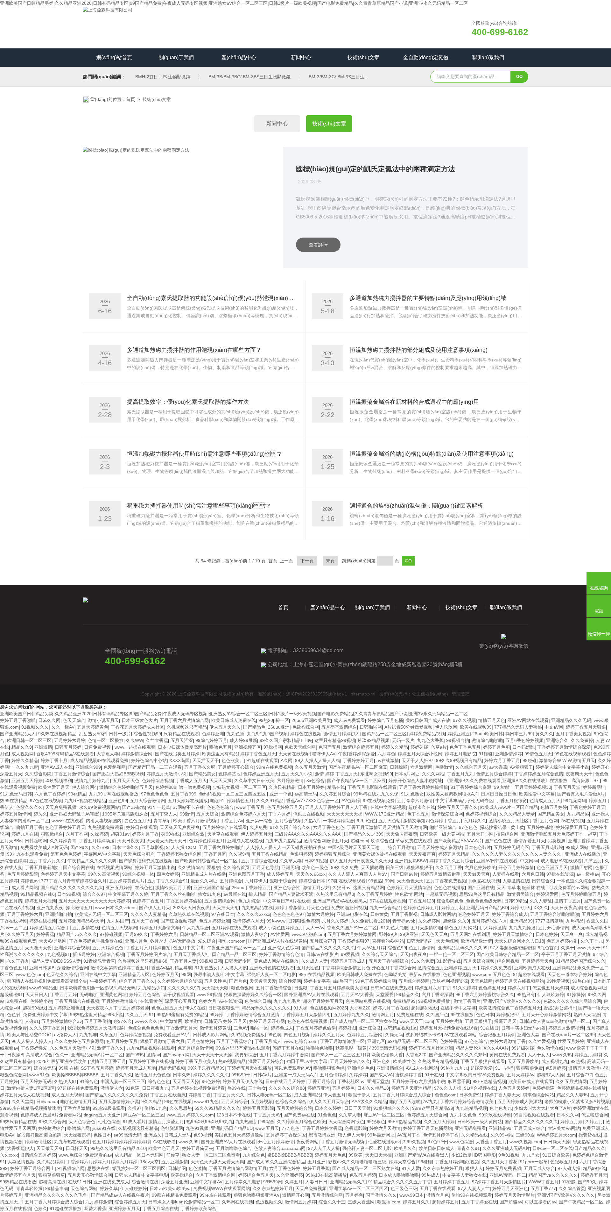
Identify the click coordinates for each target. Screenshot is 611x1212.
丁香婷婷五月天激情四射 (306, 1014)
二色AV (241, 1027)
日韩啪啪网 (371, 727)
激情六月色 (437, 1195)
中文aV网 (553, 727)
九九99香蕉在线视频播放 (113, 793)
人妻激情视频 (21, 1161)
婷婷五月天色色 (330, 1155)
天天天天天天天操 (344, 813)
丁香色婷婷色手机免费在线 (96, 941)
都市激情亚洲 (322, 1134)
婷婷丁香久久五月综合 (451, 860)
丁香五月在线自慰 (168, 1094)
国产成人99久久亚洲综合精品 (276, 1161)
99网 (389, 880)
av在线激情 (387, 760)
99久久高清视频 (104, 874)
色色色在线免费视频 (307, 1021)
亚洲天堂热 (378, 1081)
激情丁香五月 (567, 900)
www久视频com (525, 1141)
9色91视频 (508, 1155)
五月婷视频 (261, 1101)
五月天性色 (308, 967)
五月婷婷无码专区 (511, 847)
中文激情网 (171, 1021)
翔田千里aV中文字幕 (306, 1061)
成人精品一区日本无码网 (139, 1155)
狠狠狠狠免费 (529, 1068)
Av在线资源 (230, 1001)
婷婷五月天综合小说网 (420, 753)
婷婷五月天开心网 (267, 1021)
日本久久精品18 (373, 1088)
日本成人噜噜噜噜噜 (399, 1175)
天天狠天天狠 (215, 987)
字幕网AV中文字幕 (102, 854)
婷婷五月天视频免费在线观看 (449, 1027)
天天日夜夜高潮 (566, 907)
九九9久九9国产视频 (267, 733)
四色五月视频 (297, 1034)
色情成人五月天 (545, 800)
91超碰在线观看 (262, 760)
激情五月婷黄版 (215, 1027)
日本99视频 (315, 860)
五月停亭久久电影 (243, 1181)
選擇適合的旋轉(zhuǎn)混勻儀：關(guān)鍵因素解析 (416, 506)
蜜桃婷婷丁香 (408, 1074)
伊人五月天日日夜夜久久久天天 (361, 860)
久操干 (567, 947)
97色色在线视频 (46, 800)
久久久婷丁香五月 (47, 1027)
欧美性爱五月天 (53, 787)
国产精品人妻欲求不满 (291, 894)
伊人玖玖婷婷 (550, 994)
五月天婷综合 (234, 1101)
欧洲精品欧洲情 (476, 941)
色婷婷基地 (229, 773)
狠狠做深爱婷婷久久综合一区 (253, 994)
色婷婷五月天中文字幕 (63, 874)
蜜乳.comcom (232, 941)
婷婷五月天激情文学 (160, 927)
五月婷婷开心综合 (236, 767)
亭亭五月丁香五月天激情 (565, 954)
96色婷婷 (211, 1081)
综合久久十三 (332, 1201)
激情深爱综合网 (447, 813)
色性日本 (102, 1134)
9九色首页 (548, 947)
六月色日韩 (533, 874)
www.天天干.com (416, 1021)
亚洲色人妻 (528, 1034)
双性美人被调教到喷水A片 (452, 793)
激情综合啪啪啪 (487, 740)
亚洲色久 (381, 1061)
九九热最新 (246, 1121)
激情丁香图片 (467, 1001)
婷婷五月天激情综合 (513, 934)
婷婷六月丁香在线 (391, 1007)
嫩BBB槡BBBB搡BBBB (289, 1155)
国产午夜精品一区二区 (581, 1201)
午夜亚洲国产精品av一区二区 (236, 947)
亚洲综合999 (88, 767)
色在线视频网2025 (328, 1007)
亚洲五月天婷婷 (27, 780)
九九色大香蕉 (430, 740)
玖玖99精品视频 (374, 740)
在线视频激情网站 (114, 867)
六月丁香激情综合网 (215, 1175)
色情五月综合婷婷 (494, 773)
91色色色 (327, 1114)
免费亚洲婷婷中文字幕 (45, 1014)
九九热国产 (118, 920)
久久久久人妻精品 (148, 914)
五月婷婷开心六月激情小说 (418, 1081)
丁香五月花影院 (547, 847)
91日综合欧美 (556, 1155)
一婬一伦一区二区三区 (451, 954)
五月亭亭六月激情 (415, 800)
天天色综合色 (82, 1121)
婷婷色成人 (282, 1027)
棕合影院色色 (450, 900)
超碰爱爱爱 (481, 1068)
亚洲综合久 (557, 740)
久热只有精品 (282, 787)
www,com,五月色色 (491, 974)
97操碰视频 (111, 934)
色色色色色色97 (289, 914)
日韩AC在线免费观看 (391, 987)
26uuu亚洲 (279, 727)
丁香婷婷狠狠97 (353, 941)
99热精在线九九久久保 (375, 793)
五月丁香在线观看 (437, 1188)
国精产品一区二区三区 (384, 733)
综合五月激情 (401, 847)
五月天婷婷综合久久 (350, 1061)
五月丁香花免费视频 (446, 880)
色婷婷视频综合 (481, 813)
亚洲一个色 (281, 793)
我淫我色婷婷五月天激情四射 (96, 1027)
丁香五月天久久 (228, 1094)
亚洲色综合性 (287, 887)
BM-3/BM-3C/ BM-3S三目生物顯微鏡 (345, 76)
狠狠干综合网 (283, 880)
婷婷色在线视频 (305, 733)
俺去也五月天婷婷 (550, 987)
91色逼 (132, 1088)
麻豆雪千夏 (459, 1081)
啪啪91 (217, 800)
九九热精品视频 (471, 1108)
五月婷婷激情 (449, 1021)
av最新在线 (234, 894)
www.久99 (189, 1141)
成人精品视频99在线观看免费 (99, 760)
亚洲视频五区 (247, 747)
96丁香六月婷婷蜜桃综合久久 (484, 994)
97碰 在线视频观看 (347, 880)
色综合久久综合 (290, 1101)
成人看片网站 (24, 887)
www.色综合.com (301, 1041)
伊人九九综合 (195, 927)
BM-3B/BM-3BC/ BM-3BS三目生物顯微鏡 (249, 76)
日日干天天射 (357, 1108)
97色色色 (468, 827)
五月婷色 (354, 1195)
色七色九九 (500, 1108)
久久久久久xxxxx (253, 914)
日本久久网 (568, 1114)
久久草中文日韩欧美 (254, 780)
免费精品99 (404, 1001)
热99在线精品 (13, 800)
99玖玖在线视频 (495, 1114)
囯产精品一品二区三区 (234, 954)
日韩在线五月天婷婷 (285, 1081)
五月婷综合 (231, 880)
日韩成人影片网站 (438, 914)
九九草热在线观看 (72, 1141)
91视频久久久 (35, 727)
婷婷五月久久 (416, 1201)
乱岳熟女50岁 (92, 733)
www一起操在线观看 (135, 747)
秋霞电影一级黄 (351, 1048)
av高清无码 (305, 793)
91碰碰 (486, 753)
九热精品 (575, 920)
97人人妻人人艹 (474, 1188)
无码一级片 (403, 740)
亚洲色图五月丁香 (246, 874)
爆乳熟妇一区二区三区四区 (138, 1168)
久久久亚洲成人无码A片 (506, 1148)
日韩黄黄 (379, 914)
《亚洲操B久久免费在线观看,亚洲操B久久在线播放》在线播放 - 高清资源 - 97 (522, 780)
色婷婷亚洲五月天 (261, 773)
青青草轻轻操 (29, 1188)
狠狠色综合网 (13, 1074)
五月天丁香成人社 (191, 954)
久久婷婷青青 (63, 840)
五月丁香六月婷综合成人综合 (402, 1094)
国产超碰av (511, 1201)
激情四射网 (581, 867)
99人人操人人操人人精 (317, 760)
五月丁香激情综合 (273, 987)
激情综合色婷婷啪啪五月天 (126, 787)
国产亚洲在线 (480, 887)
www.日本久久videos (116, 907)
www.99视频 (209, 994)
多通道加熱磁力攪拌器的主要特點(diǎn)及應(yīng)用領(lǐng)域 (428, 298)
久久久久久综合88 (287, 1088)
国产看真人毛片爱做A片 (581, 793)
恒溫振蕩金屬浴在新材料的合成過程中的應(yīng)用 (414, 402)
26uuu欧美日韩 (487, 733)
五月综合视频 (288, 820)
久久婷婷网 (429, 920)
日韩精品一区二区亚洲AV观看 (209, 934)
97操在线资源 (560, 874)
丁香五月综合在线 (160, 1208)
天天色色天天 (410, 880)
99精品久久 (407, 994)
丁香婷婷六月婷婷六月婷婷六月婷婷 (101, 1161)
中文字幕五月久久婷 (128, 894)
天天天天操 (220, 780)
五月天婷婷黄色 (92, 727)
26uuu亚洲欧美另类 (311, 720)
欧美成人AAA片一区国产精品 (509, 807)
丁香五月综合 (321, 1081)
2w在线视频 (572, 820)
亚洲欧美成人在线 (532, 967)
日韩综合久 (543, 880)
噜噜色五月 (220, 747)
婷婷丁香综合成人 (510, 914)
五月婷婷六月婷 (69, 740)
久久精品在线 (474, 1134)
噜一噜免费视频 (194, 787)
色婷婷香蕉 (451, 1041)
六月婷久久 (475, 820)
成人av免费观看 (349, 720)
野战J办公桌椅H (560, 1007)
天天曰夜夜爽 (413, 954)
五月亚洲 (317, 1161)
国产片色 (238, 981)
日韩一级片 (120, 733)
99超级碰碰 (522, 1048)
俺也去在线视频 (308, 813)
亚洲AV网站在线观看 (528, 720)
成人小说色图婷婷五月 (281, 927)
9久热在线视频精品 (57, 733)
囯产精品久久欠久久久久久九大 (72, 887)
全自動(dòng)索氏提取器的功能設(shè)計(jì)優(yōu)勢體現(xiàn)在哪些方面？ (213, 298)
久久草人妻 (290, 860)
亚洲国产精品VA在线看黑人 (340, 900)
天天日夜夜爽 (130, 840)
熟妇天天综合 (586, 1014)
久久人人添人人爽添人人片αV (358, 874)
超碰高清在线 (52, 1181)
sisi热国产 (343, 981)
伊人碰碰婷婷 (133, 1188)
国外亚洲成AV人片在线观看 (311, 994)
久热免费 (258, 827)
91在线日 (489, 1027)
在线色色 (144, 887)
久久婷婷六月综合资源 (179, 981)
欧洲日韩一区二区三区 (29, 740)
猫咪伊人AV (323, 753)
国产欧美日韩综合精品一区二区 (207, 860)
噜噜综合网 (78, 1128)
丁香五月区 (215, 854)
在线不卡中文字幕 (458, 1007)
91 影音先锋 (449, 961)
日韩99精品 (515, 900)
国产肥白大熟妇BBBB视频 (118, 773)
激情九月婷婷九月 (92, 780)
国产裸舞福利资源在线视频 (145, 860)
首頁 (130, 99)
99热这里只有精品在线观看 (243, 1048)
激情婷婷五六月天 (18, 1175)
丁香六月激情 (76, 1108)
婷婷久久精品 (394, 747)
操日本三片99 (519, 733)
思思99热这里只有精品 (481, 894)
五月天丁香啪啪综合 (389, 961)
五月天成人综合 (529, 1128)
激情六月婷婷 (320, 914)
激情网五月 (383, 1014)
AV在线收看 (164, 1141)
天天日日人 (36, 994)
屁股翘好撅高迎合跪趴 (39, 1134)
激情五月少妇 (316, 887)
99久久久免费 (344, 867)
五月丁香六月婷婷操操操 (423, 787)
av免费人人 (65, 1034)
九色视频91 (58, 954)
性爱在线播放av (384, 1141)
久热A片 (312, 820)
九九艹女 (531, 1155)
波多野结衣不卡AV (423, 1034)
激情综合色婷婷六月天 (243, 813)
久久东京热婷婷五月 (443, 1168)
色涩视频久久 (269, 1201)
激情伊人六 (112, 1088)
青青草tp (162, 820)
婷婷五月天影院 (258, 1108)
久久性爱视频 (541, 1041)
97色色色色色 (154, 793)
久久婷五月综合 (335, 793)
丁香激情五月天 (181, 1027)
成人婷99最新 (243, 740)
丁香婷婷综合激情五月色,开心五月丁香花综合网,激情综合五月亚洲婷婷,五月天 (399, 967)
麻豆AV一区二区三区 (143, 1114)
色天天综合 (74, 720)
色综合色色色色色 (146, 1027)
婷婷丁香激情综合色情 (281, 954)
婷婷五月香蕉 (316, 1168)
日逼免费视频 (98, 747)
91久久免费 (422, 961)
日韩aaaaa (47, 1101)
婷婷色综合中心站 (149, 760)
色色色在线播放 (449, 887)
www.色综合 (70, 1155)
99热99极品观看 (109, 1108)
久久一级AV (62, 727)
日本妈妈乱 (523, 747)
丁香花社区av (350, 1081)
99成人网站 (576, 847)
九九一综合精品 (385, 907)
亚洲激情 (43, 747)
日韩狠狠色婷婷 (303, 920)
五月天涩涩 (182, 740)
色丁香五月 (418, 813)
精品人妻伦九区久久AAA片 (482, 1048)
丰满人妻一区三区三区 (123, 1081)
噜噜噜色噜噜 (319, 1048)
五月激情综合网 (219, 900)
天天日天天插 (378, 1155)
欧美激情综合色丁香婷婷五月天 (510, 1007)
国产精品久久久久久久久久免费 (116, 1094)
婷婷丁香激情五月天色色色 (302, 907)
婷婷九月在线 (24, 834)
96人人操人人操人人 (31, 1041)
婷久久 (40, 813)
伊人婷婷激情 (493, 927)
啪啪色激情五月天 (78, 1101)
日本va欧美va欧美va (170, 1188)
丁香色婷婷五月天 (587, 807)
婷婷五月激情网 (15, 813)
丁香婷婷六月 (164, 934)
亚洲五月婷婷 (119, 887)
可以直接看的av (540, 1201)
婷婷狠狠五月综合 (332, 854)
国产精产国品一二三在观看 (155, 767)
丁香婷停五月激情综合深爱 (564, 747)
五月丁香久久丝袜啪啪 (173, 894)
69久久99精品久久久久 (217, 1108)
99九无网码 (574, 800)
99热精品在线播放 (18, 1181)
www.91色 (39, 1074)
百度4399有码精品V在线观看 (65, 753)
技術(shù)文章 (363, 57)
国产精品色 (254, 727)
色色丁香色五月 (465, 747)
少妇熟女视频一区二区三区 (239, 787)
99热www (275, 920)
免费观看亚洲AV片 (172, 1034)
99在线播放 (462, 1014)
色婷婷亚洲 (213, 733)
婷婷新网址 (594, 787)
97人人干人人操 (324, 1148)
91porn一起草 (534, 1161)
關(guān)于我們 (176, 57)
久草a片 (439, 747)
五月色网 (549, 820)
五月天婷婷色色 (107, 947)
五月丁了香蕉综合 (234, 1041)
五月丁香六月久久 (47, 860)
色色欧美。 (232, 760)
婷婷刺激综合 (51, 1128)
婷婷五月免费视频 (503, 1168)
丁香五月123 (421, 900)
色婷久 (40, 1208)
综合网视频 (508, 961)
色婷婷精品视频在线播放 (581, 1088)
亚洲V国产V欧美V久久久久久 (512, 1001)
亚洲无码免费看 (470, 1128)
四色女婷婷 (168, 874)
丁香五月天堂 (567, 787)
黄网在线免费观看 (507, 1054)
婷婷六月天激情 (385, 1128)
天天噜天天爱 (38, 947)
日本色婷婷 (547, 934)
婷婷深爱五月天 (571, 827)
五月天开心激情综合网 (89, 1175)
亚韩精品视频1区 (400, 1027)
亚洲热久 (153, 1134)
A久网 (286, 760)
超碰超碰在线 (424, 1007)
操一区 (282, 720)
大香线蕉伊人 (20, 1148)
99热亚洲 (409, 934)
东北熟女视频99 (376, 773)
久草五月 (593, 860)
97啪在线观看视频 (388, 900)
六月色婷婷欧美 (480, 867)
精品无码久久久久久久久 (266, 1007)
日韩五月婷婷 (68, 747)
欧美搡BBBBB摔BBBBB (75, 1074)
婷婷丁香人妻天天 (502, 1094)
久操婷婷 (99, 834)
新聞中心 (301, 57)
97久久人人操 (447, 1088)
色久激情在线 (550, 1048)
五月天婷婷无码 (36, 1081)
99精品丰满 (56, 1188)
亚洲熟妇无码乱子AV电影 (75, 813)
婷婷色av (29, 880)
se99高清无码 (127, 1134)
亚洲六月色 (136, 941)
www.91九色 (206, 1101)
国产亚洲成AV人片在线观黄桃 (277, 941)
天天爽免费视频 (60, 807)
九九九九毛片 (287, 1001)
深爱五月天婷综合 (266, 1061)
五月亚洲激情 (174, 1161)
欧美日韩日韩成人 (436, 1148)
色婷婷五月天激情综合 (409, 887)
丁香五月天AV (267, 1114)
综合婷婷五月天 (130, 1201)
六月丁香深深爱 (437, 994)
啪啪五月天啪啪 (405, 1101)
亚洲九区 (376, 1041)
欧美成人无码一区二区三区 (101, 914)
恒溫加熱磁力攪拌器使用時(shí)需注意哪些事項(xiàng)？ (204, 454)
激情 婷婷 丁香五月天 (336, 773)
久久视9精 (239, 854)
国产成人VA (381, 1074)
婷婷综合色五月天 (256, 1175)
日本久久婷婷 (328, 1108)
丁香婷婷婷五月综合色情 (538, 773)
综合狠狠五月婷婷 (497, 1034)
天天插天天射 (225, 907)
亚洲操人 (600, 813)
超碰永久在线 (421, 807)
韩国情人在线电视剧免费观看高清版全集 (47, 981)
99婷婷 (216, 1014)
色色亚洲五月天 (552, 867)
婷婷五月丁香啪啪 (18, 720)
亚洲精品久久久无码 (571, 720)
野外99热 (388, 934)
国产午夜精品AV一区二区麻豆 (357, 767)
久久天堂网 (22, 1101)
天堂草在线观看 (222, 834)
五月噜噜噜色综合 (233, 1148)
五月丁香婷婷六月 (25, 914)
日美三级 (395, 867)
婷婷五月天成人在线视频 (24, 1094)
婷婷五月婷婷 (587, 1054)
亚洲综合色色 (360, 1068)
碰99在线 (170, 834)
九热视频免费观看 (105, 827)
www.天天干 (588, 947)
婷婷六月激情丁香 (508, 1041)
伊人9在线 (195, 1007)
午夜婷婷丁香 (103, 981)
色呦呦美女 (395, 974)
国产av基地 (133, 807)
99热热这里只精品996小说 (96, 1014)
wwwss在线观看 (67, 820)
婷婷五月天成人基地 (136, 1068)
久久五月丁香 (448, 867)
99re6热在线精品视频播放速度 (30, 1108)
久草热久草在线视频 (189, 914)
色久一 (61, 1054)
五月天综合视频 (479, 961)
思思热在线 (98, 1168)
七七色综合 (109, 1121)
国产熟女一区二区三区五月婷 (340, 1054)
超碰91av (120, 834)
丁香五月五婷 (63, 994)
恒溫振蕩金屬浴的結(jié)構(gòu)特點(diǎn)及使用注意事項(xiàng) (432, 454)
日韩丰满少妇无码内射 (523, 1027)
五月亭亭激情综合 (339, 727)
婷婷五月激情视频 (566, 1027)
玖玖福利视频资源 (450, 981)
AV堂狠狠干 (521, 767)
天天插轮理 (372, 867)
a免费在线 (17, 1001)
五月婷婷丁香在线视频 (151, 1061)
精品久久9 (21, 747)
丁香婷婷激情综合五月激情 (252, 1014)
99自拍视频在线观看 (533, 1114)
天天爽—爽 (571, 934)
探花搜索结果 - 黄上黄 (502, 827)
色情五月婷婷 (553, 807)
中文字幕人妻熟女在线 (464, 1175)
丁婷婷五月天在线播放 (249, 1068)
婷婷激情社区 (38, 1141)
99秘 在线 (68, 1068)
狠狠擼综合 (52, 834)
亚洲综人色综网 (283, 947)
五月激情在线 (85, 927)
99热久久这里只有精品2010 (118, 1148)
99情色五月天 (538, 753)
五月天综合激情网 (147, 800)
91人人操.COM (181, 847)
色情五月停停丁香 (441, 1134)
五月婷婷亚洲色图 (66, 1007)
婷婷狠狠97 (507, 1014)
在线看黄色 (151, 1001)
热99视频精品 (232, 1061)
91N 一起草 (158, 807)
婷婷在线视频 (42, 920)
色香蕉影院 (356, 1128)
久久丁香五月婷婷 (374, 894)
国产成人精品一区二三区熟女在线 (363, 1021)
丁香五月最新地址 (42, 867)
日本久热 (182, 1074)
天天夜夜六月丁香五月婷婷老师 (118, 1007)
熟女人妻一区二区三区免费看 (211, 1155)
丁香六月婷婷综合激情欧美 (467, 1101)
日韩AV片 (262, 1074)
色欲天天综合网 (300, 747)
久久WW (134, 740)
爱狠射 (213, 867)
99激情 (187, 813)
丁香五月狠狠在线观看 (482, 1061)
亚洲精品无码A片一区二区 (97, 1054)
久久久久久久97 (183, 987)
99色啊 (274, 1034)
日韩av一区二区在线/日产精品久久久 (568, 1148)
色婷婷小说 (41, 1001)
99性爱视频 (558, 981)
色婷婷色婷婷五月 (207, 840)
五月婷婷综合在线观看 (224, 827)
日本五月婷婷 (311, 787)
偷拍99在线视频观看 (471, 1195)
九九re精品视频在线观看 (150, 1048)
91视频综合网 (71, 1168)
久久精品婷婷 (50, 1161)
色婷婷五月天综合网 (427, 1114)
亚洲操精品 (563, 967)
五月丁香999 (183, 793)
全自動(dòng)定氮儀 (425, 57)
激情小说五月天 (103, 720)
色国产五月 (329, 747)
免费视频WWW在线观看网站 (221, 1188)
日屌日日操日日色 (498, 793)
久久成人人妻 (314, 961)
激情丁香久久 (110, 1048)
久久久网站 (433, 773)
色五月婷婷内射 (562, 941)
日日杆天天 (77, 1148)
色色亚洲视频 (456, 974)
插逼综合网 (507, 834)
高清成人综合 (39, 1054)
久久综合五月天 (471, 767)
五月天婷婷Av (520, 1074)
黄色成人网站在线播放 (276, 961)
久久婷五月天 (20, 934)
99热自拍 (581, 981)
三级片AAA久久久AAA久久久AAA (308, 834)
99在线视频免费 (379, 800)
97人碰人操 (569, 1168)
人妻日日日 (316, 1181)
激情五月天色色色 (152, 1074)
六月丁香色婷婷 (284, 1168)
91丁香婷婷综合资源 (471, 787)
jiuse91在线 (104, 1128)
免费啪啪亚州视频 (349, 907)
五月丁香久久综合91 (167, 880)
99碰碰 (530, 760)
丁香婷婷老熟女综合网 (179, 854)
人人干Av (315, 927)
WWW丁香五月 (544, 1181)
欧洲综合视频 (110, 954)
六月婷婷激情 (290, 780)
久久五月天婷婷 (439, 1121)
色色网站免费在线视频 (368, 1001)
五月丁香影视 (404, 914)
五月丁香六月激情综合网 (184, 720)
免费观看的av (98, 1155)
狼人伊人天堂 (351, 1134)
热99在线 (236, 1088)
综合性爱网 (290, 981)
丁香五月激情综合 (72, 773)
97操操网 (272, 747)
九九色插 (235, 733)
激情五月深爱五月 (166, 1121)
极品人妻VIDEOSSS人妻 (56, 961)
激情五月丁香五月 (108, 1061)
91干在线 (434, 1074)
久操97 (135, 1108)
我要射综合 (246, 1054)
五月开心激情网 (553, 927)
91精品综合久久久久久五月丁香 (399, 1181)
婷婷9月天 (520, 907)
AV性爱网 (279, 934)
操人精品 (257, 894)
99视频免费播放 (434, 1001)
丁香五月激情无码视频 (343, 1141)
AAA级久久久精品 (369, 1101)
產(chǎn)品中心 (238, 57)
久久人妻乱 (541, 900)
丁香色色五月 (13, 967)
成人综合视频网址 (588, 987)
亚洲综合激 (193, 834)
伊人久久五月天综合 (329, 1101)
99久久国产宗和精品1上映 (286, 740)
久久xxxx (9, 1155)
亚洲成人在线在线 (245, 840)
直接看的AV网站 (388, 941)
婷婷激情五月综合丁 (50, 927)
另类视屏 (556, 840)
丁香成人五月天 (191, 780)
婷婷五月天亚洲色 (510, 1188)
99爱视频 (350, 954)
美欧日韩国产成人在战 (428, 720)
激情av (153, 1054)
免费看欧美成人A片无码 (44, 847)
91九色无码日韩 (16, 793)
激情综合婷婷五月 (361, 747)
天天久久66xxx (311, 874)
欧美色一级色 (315, 867)
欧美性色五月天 (163, 1148)
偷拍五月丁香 (29, 827)
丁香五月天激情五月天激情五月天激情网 (387, 827)
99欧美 (355, 1155)
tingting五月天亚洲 (102, 1114)
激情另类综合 (520, 894)
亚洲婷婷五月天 (124, 1208)
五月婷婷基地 (540, 827)
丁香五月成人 (268, 1041)
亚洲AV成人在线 (57, 767)
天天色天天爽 (434, 934)
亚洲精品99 (521, 920)
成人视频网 (22, 753)
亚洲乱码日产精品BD (487, 907)
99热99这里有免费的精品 (182, 1014)
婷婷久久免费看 (496, 967)
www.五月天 (267, 1128)
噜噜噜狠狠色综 (329, 1068)
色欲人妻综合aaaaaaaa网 (280, 1148)
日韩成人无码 (177, 1134)
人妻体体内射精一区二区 (24, 820)
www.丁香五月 (250, 807)
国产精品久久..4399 (363, 834)
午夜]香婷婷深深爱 (356, 753)
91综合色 (89, 1081)
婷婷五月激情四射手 (440, 874)
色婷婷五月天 (165, 974)
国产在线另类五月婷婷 (177, 753)
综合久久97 (94, 894)
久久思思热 (181, 1108)
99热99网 (272, 1181)
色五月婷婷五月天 (285, 807)
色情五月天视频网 (119, 927)
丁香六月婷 (279, 813)
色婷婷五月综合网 (365, 1034)
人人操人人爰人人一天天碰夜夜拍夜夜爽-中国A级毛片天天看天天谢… (315, 847)
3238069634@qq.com (318, 650)
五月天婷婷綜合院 (294, 1108)
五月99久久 (136, 934)
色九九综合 (249, 900)
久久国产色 (437, 1014)
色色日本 (485, 1014)
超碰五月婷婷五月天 (323, 1001)
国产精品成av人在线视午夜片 (120, 1195)
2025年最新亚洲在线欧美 (62, 1061)
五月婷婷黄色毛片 (127, 880)
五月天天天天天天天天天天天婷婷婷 (94, 900)
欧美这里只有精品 (220, 753)
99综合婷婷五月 (211, 740)
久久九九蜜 (27, 767)
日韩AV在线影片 (322, 954)
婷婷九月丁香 (145, 834)
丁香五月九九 (460, 773)
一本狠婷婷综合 (338, 820)
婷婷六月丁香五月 (502, 760)
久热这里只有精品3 (335, 894)
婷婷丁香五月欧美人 (196, 1061)
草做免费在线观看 (413, 840)
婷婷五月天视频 (40, 900)
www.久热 (562, 1054)
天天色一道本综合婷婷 (569, 974)
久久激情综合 (191, 867)
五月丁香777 (543, 1188)
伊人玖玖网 (446, 727)
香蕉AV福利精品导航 (171, 967)
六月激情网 (421, 767)
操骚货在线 (590, 1134)
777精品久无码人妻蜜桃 (518, 727)
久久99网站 (501, 1134)
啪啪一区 (259, 1027)
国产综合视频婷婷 (178, 920)
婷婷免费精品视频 (427, 733)
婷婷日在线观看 (141, 827)
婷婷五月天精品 (453, 854)
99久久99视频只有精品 (459, 760)
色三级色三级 (403, 1188)
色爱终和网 (114, 767)
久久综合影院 (38, 773)
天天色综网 (447, 941)
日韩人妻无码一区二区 (269, 1094)
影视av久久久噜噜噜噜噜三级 (357, 1161)
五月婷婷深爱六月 (489, 920)
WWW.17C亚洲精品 (384, 813)
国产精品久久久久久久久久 (328, 947)
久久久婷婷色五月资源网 (79, 1041)
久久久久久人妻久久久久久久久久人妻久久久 (517, 854)
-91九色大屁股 (393, 927)
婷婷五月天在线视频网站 (519, 981)
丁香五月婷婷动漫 (97, 840)
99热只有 (525, 994)
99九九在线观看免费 (27, 854)
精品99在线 (594, 1168)
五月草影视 (152, 847)
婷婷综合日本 (312, 880)
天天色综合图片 (138, 854)
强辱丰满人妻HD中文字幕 (218, 974)
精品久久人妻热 (572, 1094)
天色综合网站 (84, 1188)
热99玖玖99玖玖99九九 (209, 1121)
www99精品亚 (43, 987)
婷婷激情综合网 (136, 753)
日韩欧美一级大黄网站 (442, 834)
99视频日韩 (210, 961)
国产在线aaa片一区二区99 (568, 1034)
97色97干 (437, 1141)
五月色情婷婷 (200, 1041)
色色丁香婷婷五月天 (65, 827)
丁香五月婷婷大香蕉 (322, 1128)
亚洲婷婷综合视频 (72, 947)
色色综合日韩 (257, 1001)
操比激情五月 (79, 907)
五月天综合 (207, 813)
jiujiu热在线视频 (484, 880)
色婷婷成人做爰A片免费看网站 (50, 1114)
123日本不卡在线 (233, 1114)
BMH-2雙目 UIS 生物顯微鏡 (162, 76)
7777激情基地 (549, 920)
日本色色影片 (477, 847)
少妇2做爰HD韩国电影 (473, 1155)
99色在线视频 (178, 1101)
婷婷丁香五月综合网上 (32, 1168)
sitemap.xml (363, 693)
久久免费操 (582, 740)
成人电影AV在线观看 (561, 860)
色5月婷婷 (555, 1068)
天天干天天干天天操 (212, 1054)
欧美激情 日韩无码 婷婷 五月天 (216, 1021)
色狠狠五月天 (563, 1161)
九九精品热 (578, 813)
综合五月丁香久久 (137, 981)
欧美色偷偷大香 (387, 1054)
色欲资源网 (172, 1128)
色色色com (446, 1094)
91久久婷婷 (464, 987)
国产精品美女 (202, 773)
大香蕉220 (359, 1007)
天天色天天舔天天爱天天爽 (217, 1161)
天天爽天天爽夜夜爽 (180, 827)
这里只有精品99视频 (334, 740)
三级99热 (525, 1134)
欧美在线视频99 (476, 727)
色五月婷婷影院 (22, 874)
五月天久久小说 (297, 773)
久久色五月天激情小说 (72, 1048)
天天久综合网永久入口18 (519, 941)
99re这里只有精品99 (432, 1108)
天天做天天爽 (476, 874)
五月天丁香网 (144, 920)
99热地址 (503, 787)
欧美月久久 (405, 1148)
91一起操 (504, 1068)
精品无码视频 (171, 1068)
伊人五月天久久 (225, 727)
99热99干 (240, 1074)
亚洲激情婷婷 (508, 753)
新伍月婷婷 (84, 954)
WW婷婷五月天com (556, 1134)
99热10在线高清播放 (326, 1175)
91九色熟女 (412, 793)
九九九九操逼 (522, 927)
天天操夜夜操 (77, 1134)
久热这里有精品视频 (438, 1061)
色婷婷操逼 (543, 1088)
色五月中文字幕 (188, 947)
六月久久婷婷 (335, 920)
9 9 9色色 (366, 820)
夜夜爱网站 (307, 1141)
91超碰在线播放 (65, 1208)
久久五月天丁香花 (499, 1161)
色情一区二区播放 (105, 740)
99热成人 (430, 1175)
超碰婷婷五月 (445, 1201)
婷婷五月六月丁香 (432, 987)
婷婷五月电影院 (460, 753)
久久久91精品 (270, 800)
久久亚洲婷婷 (289, 1175)
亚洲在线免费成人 (111, 1181)
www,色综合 (461, 1141)
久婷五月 (594, 1121)
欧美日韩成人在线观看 (531, 1081)
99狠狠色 (376, 1121)
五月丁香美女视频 (573, 733)
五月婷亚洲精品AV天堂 (81, 920)
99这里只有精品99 (206, 1068)
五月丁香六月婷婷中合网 (284, 1054)
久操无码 (394, 1034)
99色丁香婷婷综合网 (375, 981)
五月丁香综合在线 (259, 860)
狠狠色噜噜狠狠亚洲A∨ (257, 1195)
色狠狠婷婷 (301, 854)
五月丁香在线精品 (269, 854)
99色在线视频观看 (572, 753)
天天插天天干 (205, 760)
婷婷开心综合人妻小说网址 (415, 780)
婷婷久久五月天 (328, 1034)
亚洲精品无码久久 (348, 1181)
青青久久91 (468, 1148)
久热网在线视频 (237, 1201)
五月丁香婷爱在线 (479, 1201)
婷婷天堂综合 (402, 1161)
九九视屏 (88, 1034)
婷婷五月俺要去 (197, 1148)
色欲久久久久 (29, 807)
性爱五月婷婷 (571, 1041)
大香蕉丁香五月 (491, 1141)
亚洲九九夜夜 (50, 907)
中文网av (529, 860)
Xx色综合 (315, 780)
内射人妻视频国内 (104, 820)
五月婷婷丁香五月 (451, 1181)
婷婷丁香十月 (54, 760)
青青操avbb (404, 920)
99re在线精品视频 (316, 974)
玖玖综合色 (382, 840)
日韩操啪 (399, 767)
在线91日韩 (79, 1181)
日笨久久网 (49, 720)
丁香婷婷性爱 (34, 1048)
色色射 (13, 1014)
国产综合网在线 (78, 867)
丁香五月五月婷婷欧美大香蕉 (339, 987)
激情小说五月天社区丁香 (512, 820)
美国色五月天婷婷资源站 (238, 1134)
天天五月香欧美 (523, 1061)
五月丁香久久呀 (199, 767)
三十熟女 (257, 1088)
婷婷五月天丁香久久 (458, 807)
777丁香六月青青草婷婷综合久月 (74, 880)
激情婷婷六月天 (248, 920)
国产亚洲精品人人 (18, 733)
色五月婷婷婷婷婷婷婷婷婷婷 (121, 1141)
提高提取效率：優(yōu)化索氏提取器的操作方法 (188, 402)
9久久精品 (151, 1101)
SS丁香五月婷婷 (97, 1068)
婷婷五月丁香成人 (348, 961)
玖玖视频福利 (58, 780)
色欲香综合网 (305, 727)
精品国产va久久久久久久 (553, 1175)
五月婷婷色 (343, 1088)
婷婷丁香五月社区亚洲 (431, 1048)
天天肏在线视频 (294, 753)
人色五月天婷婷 (514, 1088)
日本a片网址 (407, 773)
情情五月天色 (491, 720)
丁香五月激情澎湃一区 (342, 1041)
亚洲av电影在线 (352, 914)
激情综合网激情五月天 (326, 840)
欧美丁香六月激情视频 (195, 820)
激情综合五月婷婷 (38, 1155)
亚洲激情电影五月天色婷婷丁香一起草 (559, 834)
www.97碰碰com (308, 934)
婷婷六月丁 (519, 987)
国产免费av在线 (299, 1114)
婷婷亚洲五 (458, 733)
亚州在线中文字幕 (98, 974)
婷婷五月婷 (571, 1121)
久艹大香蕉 (157, 740)
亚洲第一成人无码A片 (295, 1074)
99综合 (267, 1121)
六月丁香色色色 (328, 827)
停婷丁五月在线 (288, 1048)
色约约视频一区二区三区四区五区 (233, 793)
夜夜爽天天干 (579, 773)
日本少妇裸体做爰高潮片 (182, 747)
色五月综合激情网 (195, 1048)
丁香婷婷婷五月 (358, 760)
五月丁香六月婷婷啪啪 (221, 847)
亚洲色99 (118, 800)
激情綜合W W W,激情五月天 (567, 760)
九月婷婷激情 (98, 1201)
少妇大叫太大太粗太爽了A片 (542, 1108)
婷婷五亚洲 (318, 1088)
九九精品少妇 (151, 987)
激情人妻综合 (254, 934)
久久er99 (100, 847)
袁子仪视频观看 (178, 994)
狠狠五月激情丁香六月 (162, 1041)
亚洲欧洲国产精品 (211, 887)
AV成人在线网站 (422, 1068)
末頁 (330, 560)
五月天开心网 (480, 834)
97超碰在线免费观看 (77, 1088)
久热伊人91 (65, 1081)
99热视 (578, 1061)
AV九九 (430, 1101)
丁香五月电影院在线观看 (372, 787)
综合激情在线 (145, 1181)
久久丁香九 (591, 941)
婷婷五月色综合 (144, 994)
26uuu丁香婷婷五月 (251, 887)
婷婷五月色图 (496, 747)
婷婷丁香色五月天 (258, 753)
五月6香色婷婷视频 (524, 740)
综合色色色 (159, 1081)
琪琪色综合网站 (538, 1094)
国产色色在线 (498, 840)
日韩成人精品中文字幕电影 (141, 1175)
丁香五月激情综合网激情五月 (238, 1168)
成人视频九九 (554, 1061)
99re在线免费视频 (274, 767)
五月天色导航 (265, 867)
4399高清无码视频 (387, 1048)
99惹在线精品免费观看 (174, 1195)
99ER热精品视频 (489, 1081)
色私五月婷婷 (362, 1175)
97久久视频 (464, 720)
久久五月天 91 (139, 1014)
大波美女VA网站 (564, 1128)
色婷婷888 (165, 787)
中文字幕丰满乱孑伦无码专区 (464, 800)
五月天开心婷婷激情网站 (546, 1014)
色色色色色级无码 (484, 900)
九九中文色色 (463, 1114)
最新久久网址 (204, 880)
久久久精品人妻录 (517, 813)
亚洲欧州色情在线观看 (271, 967)
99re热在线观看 (215, 1195)
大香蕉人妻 (107, 753)
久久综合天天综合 (379, 954)
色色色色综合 (220, 807)
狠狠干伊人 (359, 1094)
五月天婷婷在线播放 (188, 800)
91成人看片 (134, 1121)
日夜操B (15, 1054)
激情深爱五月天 (529, 840)
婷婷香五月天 (593, 1175)
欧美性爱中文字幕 (537, 793)
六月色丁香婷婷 (50, 793)
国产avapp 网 (176, 1054)
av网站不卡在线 (188, 807)
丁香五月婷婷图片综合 (149, 954)
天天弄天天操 (185, 1081)
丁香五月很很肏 (511, 800)
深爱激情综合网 (72, 967)
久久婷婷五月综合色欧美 (301, 1121)
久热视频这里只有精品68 (142, 961)
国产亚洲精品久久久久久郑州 (458, 1054)
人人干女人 (539, 1054)
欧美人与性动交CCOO (29, 1034)
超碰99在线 (34, 1007)
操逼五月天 (505, 1021)
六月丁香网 (77, 834)
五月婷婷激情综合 (119, 1001)
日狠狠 (300, 987)
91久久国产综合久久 (290, 827)
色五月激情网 (422, 947)
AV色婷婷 (350, 800)
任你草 (172, 1155)
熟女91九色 (209, 894)
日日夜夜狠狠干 (223, 1007)
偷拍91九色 (155, 1108)
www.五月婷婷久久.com (190, 1114)
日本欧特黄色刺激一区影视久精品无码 (98, 987)
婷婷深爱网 (547, 894)
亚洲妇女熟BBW (411, 860)
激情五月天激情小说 (588, 1068)
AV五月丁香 (408, 1134)
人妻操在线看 (505, 874)
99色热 (375, 880)
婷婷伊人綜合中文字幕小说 (562, 767)
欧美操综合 (182, 1175)
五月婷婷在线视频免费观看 (198, 1088)
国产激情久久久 (381, 1195)
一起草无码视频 (441, 894)
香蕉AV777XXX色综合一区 (312, 800)
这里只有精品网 (368, 887)
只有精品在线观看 (181, 733)
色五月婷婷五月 (121, 1041)
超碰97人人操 (550, 1074)
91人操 (300, 1007)
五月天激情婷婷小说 (119, 1101)
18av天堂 (149, 1161)
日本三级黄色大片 (139, 720)
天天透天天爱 (262, 981)
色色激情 (197, 1168)
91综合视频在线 (480, 1088)
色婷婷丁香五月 (148, 900)
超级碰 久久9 (456, 920)
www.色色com (30, 974)
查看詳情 (318, 244)
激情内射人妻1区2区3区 (31, 1088)
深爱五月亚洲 (174, 1181)
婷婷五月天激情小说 (166, 773)
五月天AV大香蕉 (357, 994)
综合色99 (397, 947)
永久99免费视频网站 (99, 807)
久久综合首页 (236, 867)
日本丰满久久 (125, 847)
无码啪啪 (88, 994)
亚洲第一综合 (259, 820)
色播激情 (444, 767)
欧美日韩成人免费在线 (233, 720)
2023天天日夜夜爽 (191, 907)
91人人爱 (411, 1168)
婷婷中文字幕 (317, 981)
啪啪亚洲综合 (443, 827)
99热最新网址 (381, 1134)
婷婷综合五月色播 (385, 720)
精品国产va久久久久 (77, 934)
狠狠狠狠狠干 (419, 867)
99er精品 (77, 793)
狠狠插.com (388, 1201)
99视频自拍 (457, 740)
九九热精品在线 (257, 907)
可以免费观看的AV (292, 1068)
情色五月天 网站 (461, 927)
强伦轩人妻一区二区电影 (271, 974)
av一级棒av (587, 874)
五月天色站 (389, 820)
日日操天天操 (557, 1141)
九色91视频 (197, 1128)
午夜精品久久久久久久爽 (91, 860)
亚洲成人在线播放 (582, 854)
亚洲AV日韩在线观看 (496, 860)
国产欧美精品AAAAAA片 (458, 840)
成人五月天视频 (67, 1094)
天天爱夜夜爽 (422, 854)
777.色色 (290, 1128)
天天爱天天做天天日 (166, 840)
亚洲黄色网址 (113, 994)
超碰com (359, 840)
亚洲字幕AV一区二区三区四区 (358, 1188)
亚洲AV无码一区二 (507, 1175)
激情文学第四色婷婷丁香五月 (432, 820)
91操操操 (576, 994)
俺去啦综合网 (594, 1114)
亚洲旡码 (290, 867)
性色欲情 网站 (409, 894)
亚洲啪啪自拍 (58, 914)
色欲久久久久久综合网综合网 (572, 1001)
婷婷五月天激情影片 (515, 1195)
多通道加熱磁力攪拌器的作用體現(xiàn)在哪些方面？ (194, 350)
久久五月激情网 (571, 1081)
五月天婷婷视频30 (533, 787)
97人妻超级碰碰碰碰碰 (512, 947)
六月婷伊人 (256, 880)
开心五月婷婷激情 (516, 867)
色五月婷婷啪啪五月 (581, 894)
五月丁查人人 (164, 813)
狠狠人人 (474, 1168)
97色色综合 (476, 1041)
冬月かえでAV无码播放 (172, 941)
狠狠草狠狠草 (51, 1175)
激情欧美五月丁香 (173, 887)
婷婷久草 (109, 1188)
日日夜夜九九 (155, 1088)
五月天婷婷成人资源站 (439, 847)
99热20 (265, 720)
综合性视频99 (147, 733)
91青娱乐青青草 (99, 961)
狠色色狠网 (242, 987)
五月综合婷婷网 (414, 981)
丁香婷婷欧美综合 (198, 1208)
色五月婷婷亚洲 (214, 920)
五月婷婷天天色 (537, 961)
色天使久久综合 (62, 974)
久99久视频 (413, 1141)
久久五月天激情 (310, 767)
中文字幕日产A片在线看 (286, 900)
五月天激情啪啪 (426, 927)
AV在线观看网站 (460, 1034)
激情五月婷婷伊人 (342, 733)
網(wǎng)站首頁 (114, 57)
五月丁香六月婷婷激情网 (351, 934)
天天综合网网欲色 (346, 1121)
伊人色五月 (334, 1094)
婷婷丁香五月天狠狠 (586, 727)
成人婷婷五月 (280, 874)
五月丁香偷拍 (97, 1021)
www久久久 (146, 1021)
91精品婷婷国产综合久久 (580, 961)
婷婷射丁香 (199, 1094)
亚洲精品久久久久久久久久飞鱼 (56, 1195)
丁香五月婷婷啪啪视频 (457, 1161)
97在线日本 (222, 914)
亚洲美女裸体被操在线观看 (379, 854)
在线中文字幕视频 (388, 807)
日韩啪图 (177, 1168)
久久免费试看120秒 (370, 920)
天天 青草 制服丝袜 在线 (521, 887)
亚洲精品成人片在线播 (203, 874)
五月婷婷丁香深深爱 (286, 1134)
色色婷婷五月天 (473, 914)
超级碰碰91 (11, 994)
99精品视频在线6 (37, 894)
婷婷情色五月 (240, 800)
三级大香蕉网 (361, 1201)
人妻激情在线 (515, 880)
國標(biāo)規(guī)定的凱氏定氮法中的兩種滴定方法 (375, 169)
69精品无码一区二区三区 (412, 1041)
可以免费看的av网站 (569, 887)
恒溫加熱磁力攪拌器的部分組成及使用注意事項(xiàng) (419, 350)
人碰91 (32, 1021)
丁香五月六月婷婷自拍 (148, 947)
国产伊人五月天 (154, 907)
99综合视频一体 (138, 874)
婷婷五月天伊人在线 (243, 1081)
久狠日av (341, 887)
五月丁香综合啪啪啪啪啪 (554, 914)
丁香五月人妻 (183, 961)
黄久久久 (544, 733)
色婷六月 (207, 1001)
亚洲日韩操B (41, 967)
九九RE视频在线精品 (85, 800)
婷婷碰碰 (419, 747)
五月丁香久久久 (116, 1074)
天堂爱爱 (385, 994)
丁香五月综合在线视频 (77, 1001)
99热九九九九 (454, 1068)
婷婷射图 (347, 1027)
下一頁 (307, 560)
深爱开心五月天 (180, 1001)
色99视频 (202, 1134)
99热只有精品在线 (18, 1121)
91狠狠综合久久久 (391, 1108)
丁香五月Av (231, 820)
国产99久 (79, 847)
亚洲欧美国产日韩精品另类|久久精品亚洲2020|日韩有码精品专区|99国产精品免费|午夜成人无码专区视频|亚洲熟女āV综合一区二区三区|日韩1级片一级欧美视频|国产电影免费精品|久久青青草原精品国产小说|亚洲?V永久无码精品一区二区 (234, 3)
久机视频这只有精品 (187, 727)
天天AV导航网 (53, 941)
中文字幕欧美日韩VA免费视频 (475, 1074)
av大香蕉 (498, 767)
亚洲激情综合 (389, 1068)
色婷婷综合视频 (157, 780)
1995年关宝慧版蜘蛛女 (125, 813)
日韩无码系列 (420, 941)
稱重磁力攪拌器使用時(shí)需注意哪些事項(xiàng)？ (198, 506)
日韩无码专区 (238, 961)
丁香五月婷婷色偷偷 (316, 1027)
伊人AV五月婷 (371, 947)
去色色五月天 (137, 820)
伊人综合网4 (84, 787)
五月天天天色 (126, 780)
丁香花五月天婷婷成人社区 (137, 727)
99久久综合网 (52, 1121)
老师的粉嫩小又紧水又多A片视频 (577, 1101)
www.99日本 (411, 1195)
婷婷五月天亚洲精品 (411, 1088)
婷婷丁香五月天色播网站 (427, 1128)
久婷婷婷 (358, 1074)
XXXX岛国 (179, 760)
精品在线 (336, 787)
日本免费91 (470, 1094)
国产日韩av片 (404, 874)
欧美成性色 (404, 1061)
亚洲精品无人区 (134, 974)
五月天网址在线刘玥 (470, 934)
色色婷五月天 (491, 987)
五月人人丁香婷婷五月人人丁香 (336, 807)
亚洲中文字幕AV (206, 1181)
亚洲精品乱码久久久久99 (463, 947)
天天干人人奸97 (417, 760)
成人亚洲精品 (307, 1094)
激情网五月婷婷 (300, 1201)
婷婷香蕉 (45, 934)
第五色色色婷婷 (65, 854)
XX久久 (540, 907)
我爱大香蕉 (95, 1208)
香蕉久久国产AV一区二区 (352, 927)
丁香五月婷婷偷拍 (184, 900)
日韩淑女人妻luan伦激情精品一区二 (554, 1021)
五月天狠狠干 (478, 1021)
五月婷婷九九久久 (351, 1014)
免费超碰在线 (410, 1014)
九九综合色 (253, 1155)
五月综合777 (322, 941)
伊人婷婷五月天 (256, 834)
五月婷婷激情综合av (61, 1021)
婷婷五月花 (452, 907)
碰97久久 (123, 1021)
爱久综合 (207, 941)
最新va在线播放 (424, 974)
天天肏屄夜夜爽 (401, 834)
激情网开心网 (295, 1195)
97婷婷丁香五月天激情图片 (499, 1181)
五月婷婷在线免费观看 (234, 927)
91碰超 (568, 1181)
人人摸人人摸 (233, 967)
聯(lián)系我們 (488, 57)
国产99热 (134, 1054)
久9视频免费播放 (248, 1034)
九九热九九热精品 (283, 840)
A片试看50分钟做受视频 (408, 727)
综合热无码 (45, 1068)
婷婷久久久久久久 (211, 1074)
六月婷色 (386, 753)
